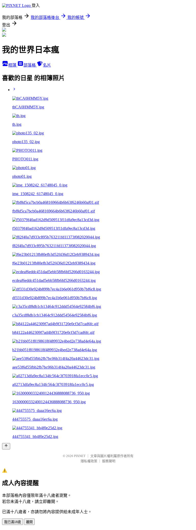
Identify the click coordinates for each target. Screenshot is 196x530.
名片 (47, 65)
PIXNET (79, 456)
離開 (29, 522)
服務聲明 (108, 461)
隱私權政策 (89, 461)
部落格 (30, 65)
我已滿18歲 (12, 522)
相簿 (12, 65)
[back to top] (6, 446)
